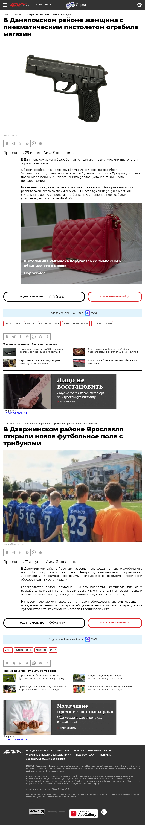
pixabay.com (10, 135)
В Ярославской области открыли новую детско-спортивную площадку (110, 688)
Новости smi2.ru (15, 413)
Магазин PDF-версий (99, 751)
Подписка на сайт (86, 755)
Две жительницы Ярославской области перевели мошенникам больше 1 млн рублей (113, 350)
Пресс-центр (63, 751)
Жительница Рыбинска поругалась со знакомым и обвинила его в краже (73, 263)
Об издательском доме (39, 751)
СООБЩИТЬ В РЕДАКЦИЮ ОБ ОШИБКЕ (45, 759)
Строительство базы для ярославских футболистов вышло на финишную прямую (42, 677)
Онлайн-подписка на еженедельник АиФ (49, 755)
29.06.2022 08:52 (12, 14)
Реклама (79, 751)
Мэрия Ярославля (13, 544)
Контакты (105, 755)
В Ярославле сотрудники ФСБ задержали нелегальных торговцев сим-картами (42, 350)
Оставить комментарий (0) (115, 296)
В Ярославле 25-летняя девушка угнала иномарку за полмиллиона (41, 362)
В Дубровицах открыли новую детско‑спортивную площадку (105, 677)
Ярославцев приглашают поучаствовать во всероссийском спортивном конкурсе (42, 688)
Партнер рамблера (56, 812)
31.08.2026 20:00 (12, 423)
